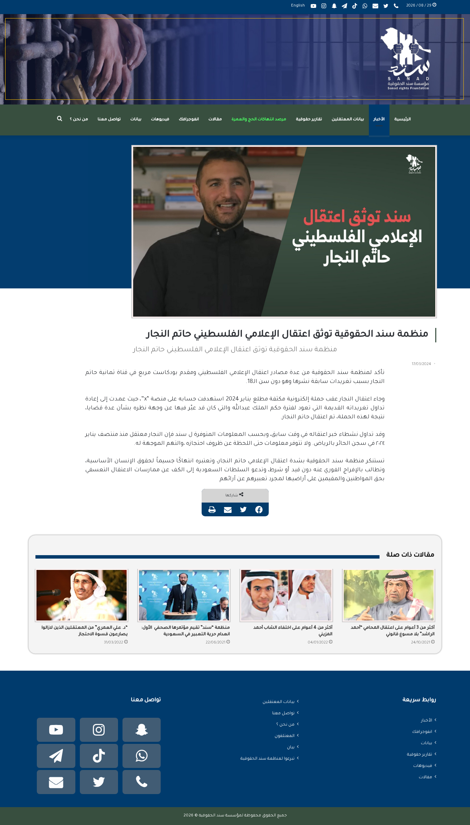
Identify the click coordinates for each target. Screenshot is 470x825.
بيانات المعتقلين (348, 120)
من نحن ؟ (79, 120)
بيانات (135, 120)
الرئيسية (402, 120)
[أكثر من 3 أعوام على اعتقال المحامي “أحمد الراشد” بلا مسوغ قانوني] (389, 595)
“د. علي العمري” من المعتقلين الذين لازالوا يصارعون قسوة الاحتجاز (85, 631)
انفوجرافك (189, 120)
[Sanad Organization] (235, 59)
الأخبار (379, 120)
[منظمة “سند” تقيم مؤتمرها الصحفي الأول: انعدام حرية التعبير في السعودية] (184, 595)
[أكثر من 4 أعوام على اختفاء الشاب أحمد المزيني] (286, 595)
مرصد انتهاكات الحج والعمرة (259, 120)
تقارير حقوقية (309, 120)
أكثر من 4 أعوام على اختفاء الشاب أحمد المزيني (293, 631)
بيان (291, 747)
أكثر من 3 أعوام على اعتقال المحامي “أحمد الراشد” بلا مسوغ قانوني (393, 631)
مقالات (215, 120)
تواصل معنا (109, 120)
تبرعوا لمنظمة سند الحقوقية (268, 759)
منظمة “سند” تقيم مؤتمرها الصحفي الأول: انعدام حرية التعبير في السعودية (185, 631)
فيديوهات (160, 120)
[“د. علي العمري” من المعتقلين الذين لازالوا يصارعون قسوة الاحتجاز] (81, 595)
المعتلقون (285, 736)
